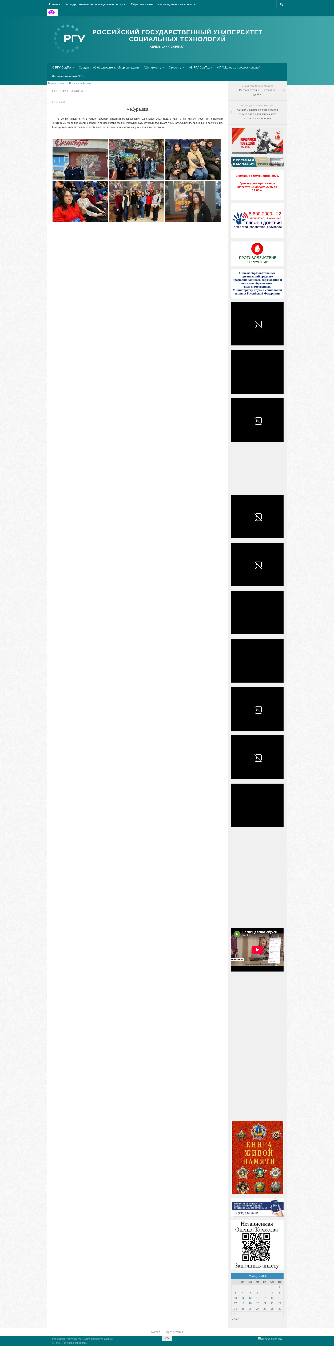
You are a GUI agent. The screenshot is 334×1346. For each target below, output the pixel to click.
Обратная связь (142, 4)
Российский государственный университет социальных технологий (177, 36)
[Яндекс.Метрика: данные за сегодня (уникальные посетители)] (270, 1339)
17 (235, 1303)
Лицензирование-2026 (67, 76)
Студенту (175, 67)
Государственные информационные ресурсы (95, 4)
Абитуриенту (152, 67)
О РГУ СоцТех (61, 67)
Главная (54, 4)
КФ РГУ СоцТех (199, 67)
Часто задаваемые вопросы (177, 4)
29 (272, 1308)
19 (250, 1303)
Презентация (174, 1332)
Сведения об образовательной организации (109, 67)
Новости (59, 91)
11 (242, 1297)
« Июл (235, 1318)
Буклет (155, 1332)
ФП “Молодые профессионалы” (238, 67)
